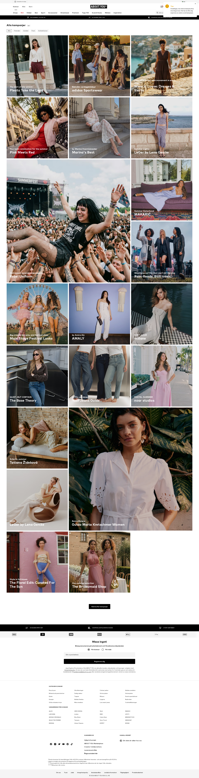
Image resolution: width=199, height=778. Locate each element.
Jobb (72, 772)
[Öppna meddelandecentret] (173, 6)
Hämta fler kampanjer (99, 606)
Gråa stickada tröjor (55, 702)
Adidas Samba (78, 699)
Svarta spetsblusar (131, 696)
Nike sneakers (78, 702)
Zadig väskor (78, 693)
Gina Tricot (103, 720)
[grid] (99, 314)
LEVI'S (127, 714)
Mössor (102, 696)
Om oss (58, 772)
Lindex (76, 714)
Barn (30, 6)
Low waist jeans (105, 702)
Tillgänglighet (124, 772)
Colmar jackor (104, 690)
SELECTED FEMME (55, 720)
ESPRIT (102, 723)
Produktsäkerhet (137, 772)
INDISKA (51, 723)
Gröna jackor (104, 693)
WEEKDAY (128, 720)
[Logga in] (167, 6)
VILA (101, 711)
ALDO (51, 711)
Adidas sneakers (130, 690)
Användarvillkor (96, 772)
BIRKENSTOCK (129, 717)
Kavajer (51, 699)
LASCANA (52, 714)
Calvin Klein (103, 717)
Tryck (65, 772)
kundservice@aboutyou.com (82, 672)
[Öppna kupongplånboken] (161, 6)
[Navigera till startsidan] (60, 736)
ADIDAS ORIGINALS (55, 717)
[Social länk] (51, 744)
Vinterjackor (129, 693)
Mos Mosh (77, 717)
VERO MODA (78, 711)
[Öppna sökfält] (157, 13)
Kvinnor (16, 6)
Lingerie (102, 699)
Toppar (76, 696)
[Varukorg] (185, 6)
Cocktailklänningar (131, 702)
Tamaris (76, 720)
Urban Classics (78, 723)
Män (23, 6)
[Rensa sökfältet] (185, 13)
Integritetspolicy (69, 670)
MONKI (127, 723)
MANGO (127, 711)
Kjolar (51, 696)
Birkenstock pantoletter (56, 693)
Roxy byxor (52, 690)
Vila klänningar (78, 690)
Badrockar (128, 699)
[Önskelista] (179, 6)
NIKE (101, 714)
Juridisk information (110, 772)
